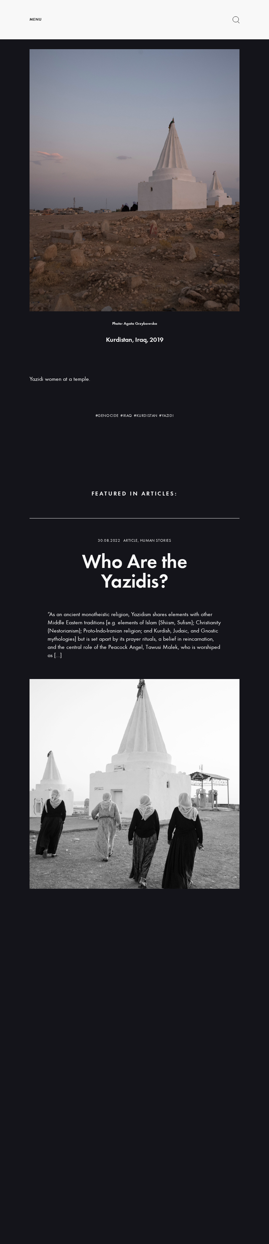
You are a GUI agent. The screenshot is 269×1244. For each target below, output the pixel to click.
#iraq (126, 415)
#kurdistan (145, 415)
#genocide (107, 415)
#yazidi (166, 415)
